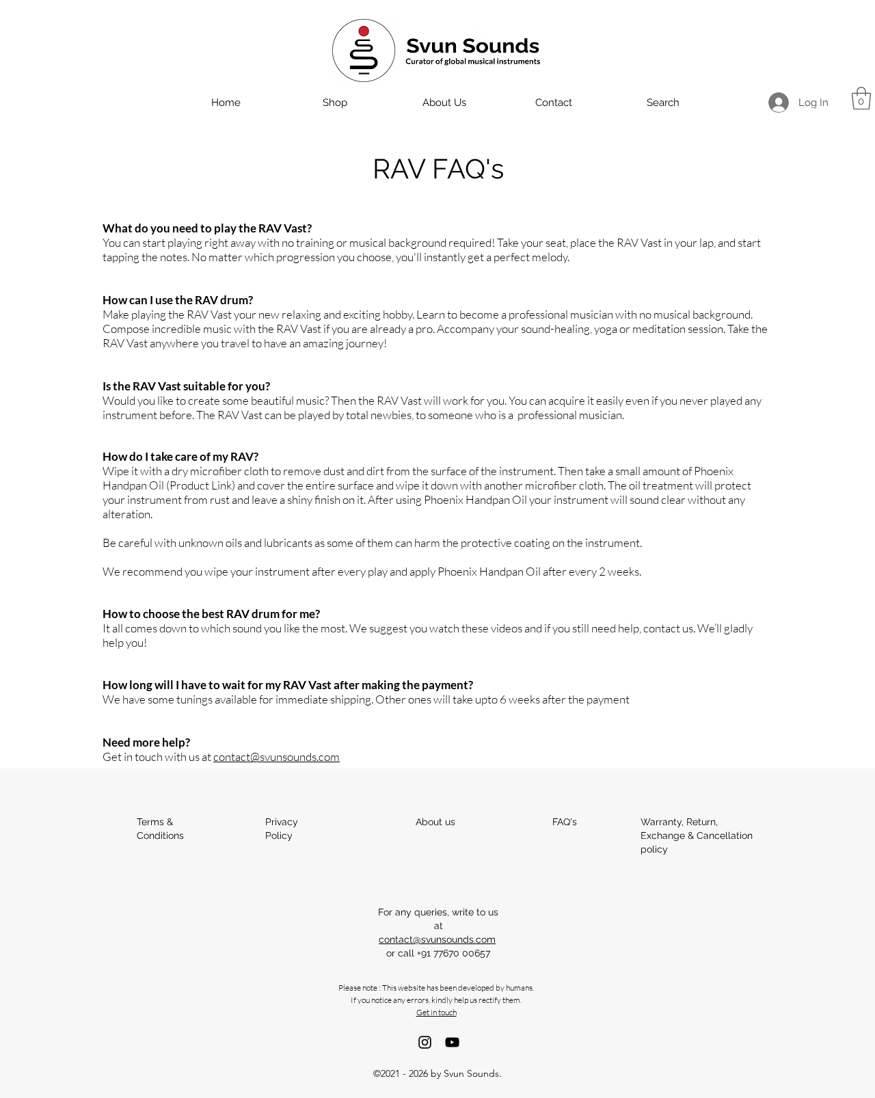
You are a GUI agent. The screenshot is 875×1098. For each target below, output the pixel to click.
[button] (861, 98)
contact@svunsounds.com (276, 756)
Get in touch (436, 1012)
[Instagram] (424, 1042)
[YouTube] (452, 1042)
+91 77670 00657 (453, 953)
